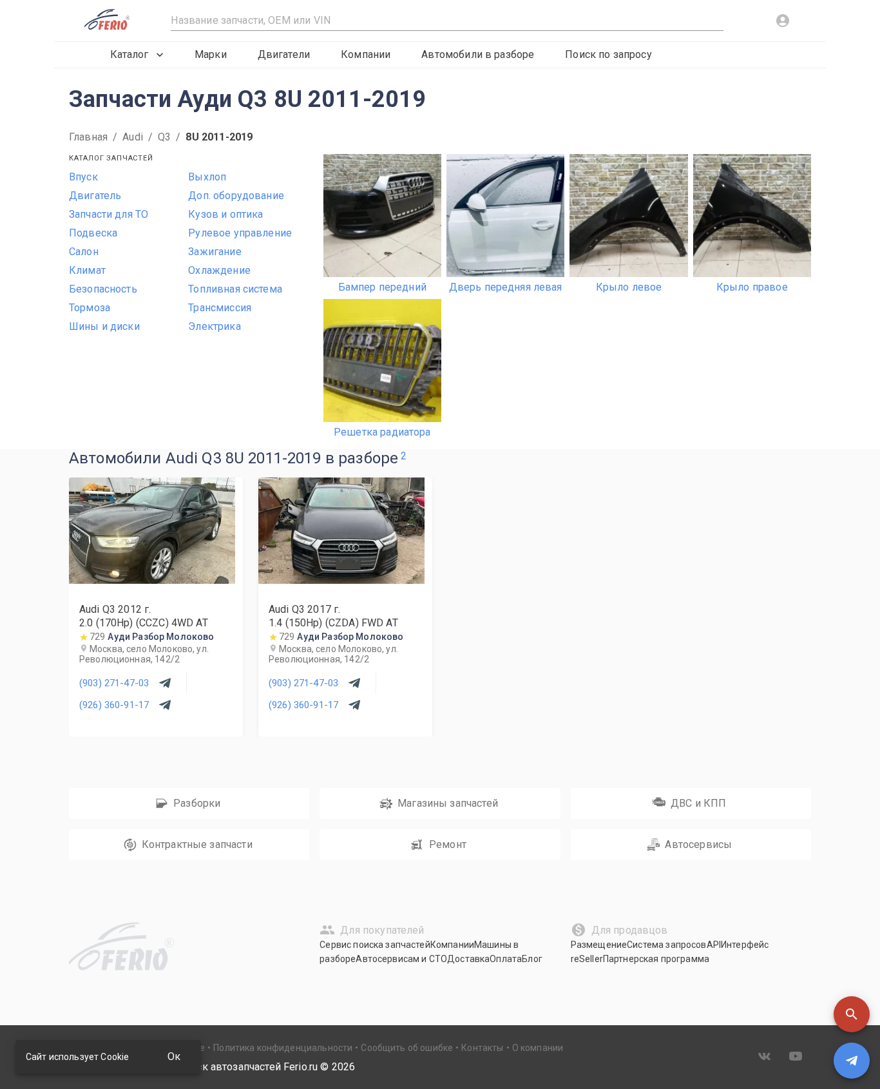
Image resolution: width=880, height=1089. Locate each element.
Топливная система (235, 289)
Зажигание (214, 252)
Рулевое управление (240, 233)
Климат (87, 270)
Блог (532, 959)
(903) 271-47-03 (114, 683)
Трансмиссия (219, 308)
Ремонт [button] (447, 844)
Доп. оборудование (236, 195)
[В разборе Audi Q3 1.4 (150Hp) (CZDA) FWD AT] (341, 580)
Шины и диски (104, 326)
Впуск (83, 177)
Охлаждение (219, 270)
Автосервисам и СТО (401, 959)
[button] (852, 1014)
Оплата (506, 959)
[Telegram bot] (852, 1061)
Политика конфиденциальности (282, 1048)
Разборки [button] (196, 803)
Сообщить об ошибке (407, 1048)
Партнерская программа (656, 959)
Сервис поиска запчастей (375, 945)
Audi (132, 137)
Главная (88, 137)
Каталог (129, 54)
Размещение (599, 945)
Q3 (164, 137)
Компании (365, 54)
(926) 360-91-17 (114, 705)
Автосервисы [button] (698, 844)
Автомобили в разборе (477, 54)
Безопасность (103, 289)
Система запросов (666, 945)
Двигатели (284, 54)
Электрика (214, 326)
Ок (173, 1056)
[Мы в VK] (764, 1056)
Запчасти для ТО (108, 214)
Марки (211, 54)
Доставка (468, 959)
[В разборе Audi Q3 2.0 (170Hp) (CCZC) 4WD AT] (152, 580)
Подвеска (93, 233)
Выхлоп (207, 177)
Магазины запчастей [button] (447, 803)
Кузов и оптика (225, 214)
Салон (84, 252)
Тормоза (89, 308)
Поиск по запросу (608, 54)
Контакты (482, 1048)
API (714, 945)
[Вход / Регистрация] (783, 21)
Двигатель (95, 195)
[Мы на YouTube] (795, 1056)
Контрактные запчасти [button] (197, 844)
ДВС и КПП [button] (698, 803)
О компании (538, 1048)
